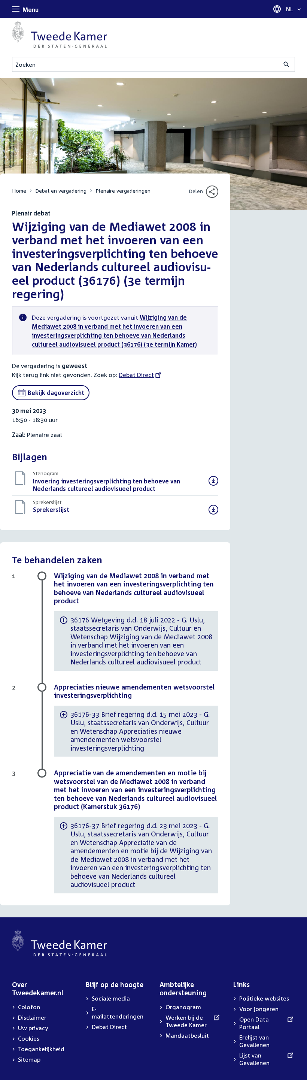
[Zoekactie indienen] (286, 64)
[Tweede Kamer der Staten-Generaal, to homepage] (59, 34)
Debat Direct (136, 374)
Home (19, 190)
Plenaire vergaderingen (123, 190)
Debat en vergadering (60, 190)
